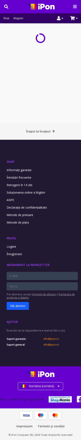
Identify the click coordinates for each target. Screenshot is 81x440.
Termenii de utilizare (44, 294)
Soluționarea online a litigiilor (26, 192)
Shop (6, 18)
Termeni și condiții (51, 426)
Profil (11, 238)
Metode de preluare (20, 215)
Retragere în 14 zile (19, 185)
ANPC (11, 200)
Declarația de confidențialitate (27, 207)
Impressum (24, 426)
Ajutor (12, 322)
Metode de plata (18, 222)
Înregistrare (14, 254)
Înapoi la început (38, 131)
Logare (11, 246)
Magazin (18, 18)
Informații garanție (19, 170)
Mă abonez (17, 306)
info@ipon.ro (51, 339)
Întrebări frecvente (19, 177)
